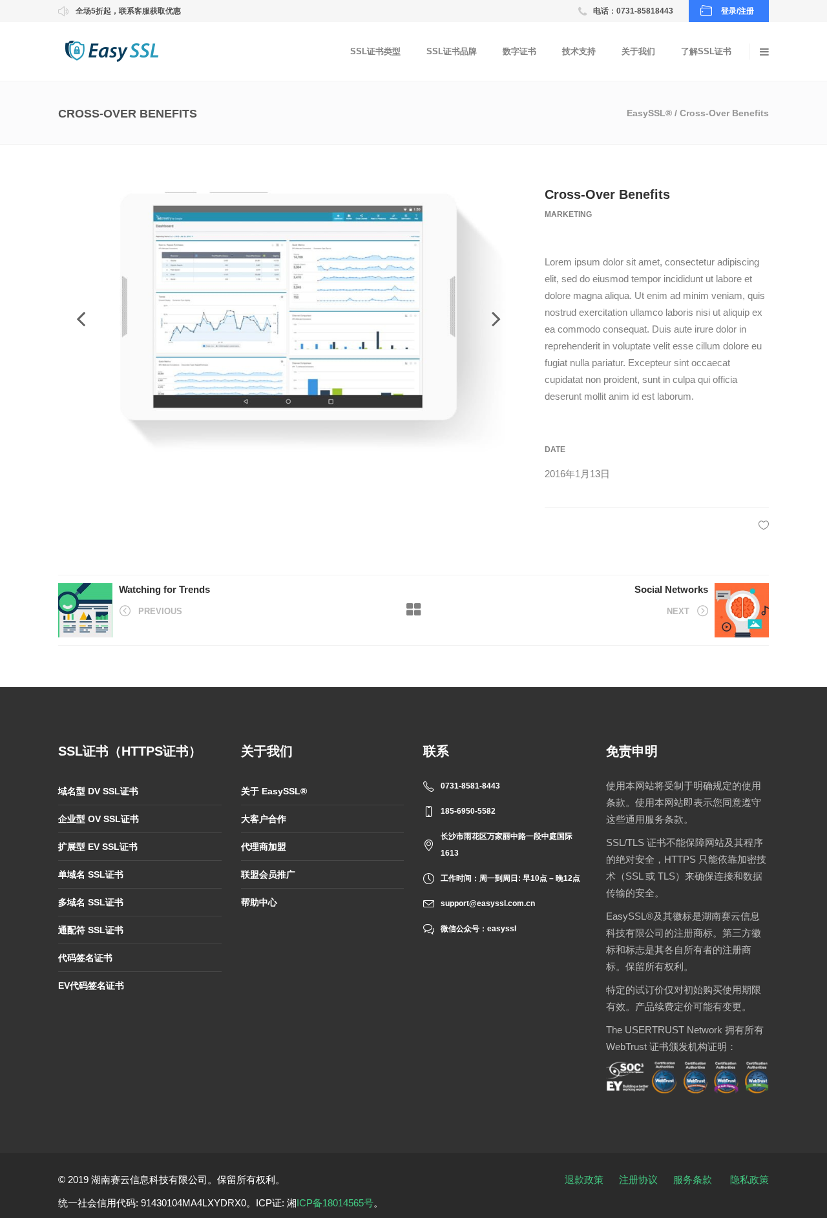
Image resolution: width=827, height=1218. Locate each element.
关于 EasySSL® (274, 791)
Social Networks (671, 589)
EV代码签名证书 (91, 985)
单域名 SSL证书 (90, 874)
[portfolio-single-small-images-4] (288, 319)
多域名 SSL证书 (90, 902)
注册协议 (638, 1179)
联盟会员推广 (268, 874)
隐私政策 (749, 1179)
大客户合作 (263, 819)
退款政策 (584, 1179)
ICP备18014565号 (335, 1202)
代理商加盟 (263, 846)
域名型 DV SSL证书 (98, 791)
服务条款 (692, 1179)
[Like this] (764, 525)
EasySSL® (649, 113)
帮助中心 (259, 902)
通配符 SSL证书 (90, 930)
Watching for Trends (164, 589)
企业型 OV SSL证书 (98, 819)
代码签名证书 (85, 958)
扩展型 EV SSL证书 (98, 846)
